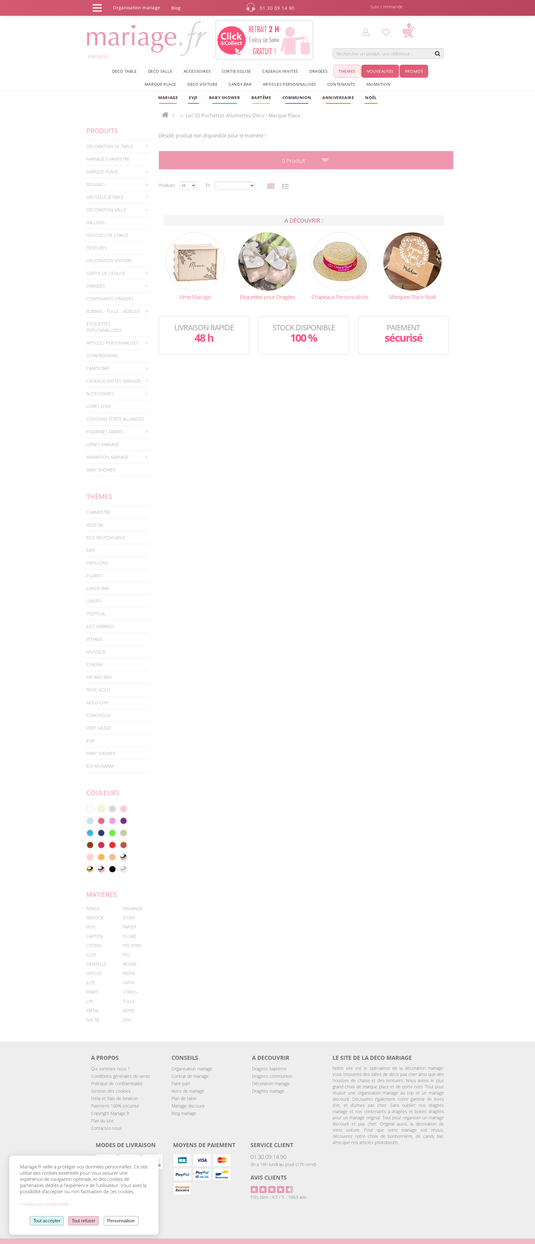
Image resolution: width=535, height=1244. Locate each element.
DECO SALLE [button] (160, 71)
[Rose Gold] (101, 869)
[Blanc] (90, 809)
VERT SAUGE (98, 728)
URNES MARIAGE (102, 444)
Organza (132, 908)
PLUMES (94, 576)
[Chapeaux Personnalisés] (340, 261)
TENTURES (96, 248)
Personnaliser (121, 1220)
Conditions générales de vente (120, 1076)
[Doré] (90, 869)
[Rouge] (112, 845)
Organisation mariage (192, 1069)
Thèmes (99, 496)
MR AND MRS (99, 677)
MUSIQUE (96, 652)
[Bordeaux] (101, 845)
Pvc (126, 955)
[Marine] (101, 833)
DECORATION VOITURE (109, 260)
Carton (94, 936)
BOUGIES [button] (95, 184)
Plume (130, 936)
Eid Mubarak (100, 766)
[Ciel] (90, 821)
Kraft (92, 992)
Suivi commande (386, 7)
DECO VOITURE (202, 84)
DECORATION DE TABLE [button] (109, 146)
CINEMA (94, 664)
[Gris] (112, 809)
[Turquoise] (90, 833)
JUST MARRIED (100, 626)
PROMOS (414, 71)
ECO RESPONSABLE (105, 537)
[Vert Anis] (112, 833)
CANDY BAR (97, 588)
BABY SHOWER (100, 470)
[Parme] (112, 821)
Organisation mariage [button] (136, 8)
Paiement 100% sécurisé (115, 1106)
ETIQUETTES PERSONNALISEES (104, 327)
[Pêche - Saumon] (90, 857)
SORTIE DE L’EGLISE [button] (105, 273)
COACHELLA (98, 715)
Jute (90, 983)
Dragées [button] (318, 71)
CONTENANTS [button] (341, 84)
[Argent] (123, 857)
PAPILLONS (97, 563)
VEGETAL (95, 525)
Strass (130, 992)
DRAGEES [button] (95, 286)
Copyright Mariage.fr (110, 1113)
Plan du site (102, 1121)
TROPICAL (96, 614)
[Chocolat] (90, 845)
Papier (129, 927)
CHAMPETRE (98, 512)
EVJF (90, 740)
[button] (261, 97)
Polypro (132, 945)
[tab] (118, 146)
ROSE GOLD (98, 690)
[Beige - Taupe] (112, 857)
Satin (128, 983)
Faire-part (181, 1083)
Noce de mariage (188, 1091)
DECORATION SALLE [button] (106, 210)
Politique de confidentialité (116, 1083)
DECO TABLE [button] (124, 71)
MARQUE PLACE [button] (160, 84)
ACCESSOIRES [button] (197, 71)
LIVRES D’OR (98, 406)
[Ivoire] (101, 809)
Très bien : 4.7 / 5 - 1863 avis (278, 1197)
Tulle (129, 1001)
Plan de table (184, 1098)
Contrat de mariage (190, 1076)
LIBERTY (94, 601)
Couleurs (103, 792)
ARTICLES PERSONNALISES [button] (289, 84)
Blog (176, 8)
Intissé (94, 973)
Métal (92, 1010)
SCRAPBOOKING (102, 355)
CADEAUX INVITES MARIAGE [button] (113, 381)
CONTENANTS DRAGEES (109, 298)
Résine (130, 964)
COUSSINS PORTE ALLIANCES (115, 419)
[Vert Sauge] (123, 833)
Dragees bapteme (269, 1069)
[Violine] (123, 821)
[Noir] (112, 869)
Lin (89, 1001)
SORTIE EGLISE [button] (236, 71)
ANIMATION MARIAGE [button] (107, 457)
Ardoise (95, 918)
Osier (129, 918)
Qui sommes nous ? (110, 1069)
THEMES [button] (347, 71)
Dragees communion (272, 1076)
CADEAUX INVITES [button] (280, 71)
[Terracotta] (123, 845)
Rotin (129, 973)
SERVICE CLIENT (271, 1145)
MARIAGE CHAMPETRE (108, 159)
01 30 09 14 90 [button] (277, 8)
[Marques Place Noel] (412, 261)
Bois (91, 927)
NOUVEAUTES (380, 71)
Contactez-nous (106, 1128)
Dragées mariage (268, 1091)
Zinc (127, 1020)
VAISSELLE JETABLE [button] (105, 197)
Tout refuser (83, 1220)
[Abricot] (101, 857)
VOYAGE (94, 639)
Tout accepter (46, 1220)
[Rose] (123, 809)
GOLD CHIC (97, 702)
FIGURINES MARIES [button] (105, 432)
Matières (101, 894)
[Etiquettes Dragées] (267, 261)
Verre (129, 1010)
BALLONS (95, 222)
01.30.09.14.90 (268, 1156)
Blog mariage (184, 1113)
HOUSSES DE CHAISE (107, 235)
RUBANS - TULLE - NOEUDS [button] (113, 311)
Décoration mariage (271, 1083)
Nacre (93, 1020)
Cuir (91, 955)
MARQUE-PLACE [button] (102, 172)
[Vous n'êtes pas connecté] (366, 32)
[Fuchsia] (101, 821)
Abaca (92, 908)
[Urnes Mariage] (195, 261)
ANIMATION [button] (378, 84)
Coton (93, 945)
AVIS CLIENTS (268, 1177)
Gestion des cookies (111, 1091)
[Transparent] (123, 869)
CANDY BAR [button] (239, 84)
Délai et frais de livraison (114, 1098)
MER (90, 550)
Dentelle (96, 964)
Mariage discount (188, 1106)
